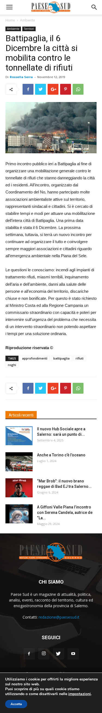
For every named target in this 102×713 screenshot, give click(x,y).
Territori (29, 29)
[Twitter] (58, 653)
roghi (12, 365)
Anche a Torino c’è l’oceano (61, 455)
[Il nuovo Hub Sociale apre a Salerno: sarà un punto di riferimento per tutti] (19, 435)
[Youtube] (73, 653)
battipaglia (61, 358)
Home (10, 20)
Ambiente (27, 20)
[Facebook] (29, 653)
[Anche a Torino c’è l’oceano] (19, 461)
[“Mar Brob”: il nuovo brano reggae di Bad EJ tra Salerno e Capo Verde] (19, 487)
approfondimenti (34, 358)
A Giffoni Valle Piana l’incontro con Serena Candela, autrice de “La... (64, 512)
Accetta (16, 704)
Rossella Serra (21, 77)
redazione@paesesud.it (59, 617)
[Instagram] (43, 653)
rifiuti (80, 358)
